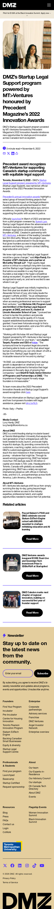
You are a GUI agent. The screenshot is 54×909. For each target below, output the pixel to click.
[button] (48, 5)
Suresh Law (41, 221)
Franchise (34, 717)
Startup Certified (11, 782)
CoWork (7, 832)
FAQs (5, 820)
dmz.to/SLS (31, 403)
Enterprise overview (39, 731)
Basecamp (8, 778)
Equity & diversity (11, 745)
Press (5, 816)
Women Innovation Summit (38, 814)
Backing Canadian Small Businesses (12, 740)
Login (5, 828)
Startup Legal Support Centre (10, 750)
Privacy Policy (9, 878)
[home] (11, 5)
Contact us (8, 824)
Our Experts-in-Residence (36, 773)
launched (16, 218)
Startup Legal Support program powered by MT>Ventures (27, 181)
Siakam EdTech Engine (11, 733)
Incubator (8, 710)
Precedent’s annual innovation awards (21, 196)
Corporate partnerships (35, 708)
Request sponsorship (13, 786)
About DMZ (34, 792)
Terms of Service (10, 882)
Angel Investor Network (36, 726)
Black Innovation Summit (37, 820)
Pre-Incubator (10, 714)
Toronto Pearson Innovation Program (13, 726)
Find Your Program (12, 706)
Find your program (12, 771)
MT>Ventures (9, 235)
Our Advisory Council (40, 778)
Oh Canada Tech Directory (37, 787)
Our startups (35, 782)
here (28, 392)
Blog (5, 812)
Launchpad (8, 775)
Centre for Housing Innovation (12, 720)
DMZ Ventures (36, 721)
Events (32, 796)
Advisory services (38, 713)
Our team (33, 767)
